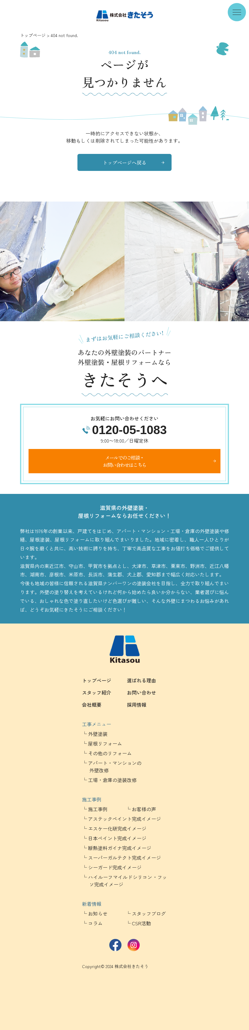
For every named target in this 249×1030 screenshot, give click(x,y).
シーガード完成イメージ (115, 867)
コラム (95, 923)
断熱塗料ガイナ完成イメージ (119, 848)
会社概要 (91, 704)
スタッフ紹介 (96, 692)
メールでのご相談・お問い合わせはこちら (124, 461)
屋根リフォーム (105, 743)
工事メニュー (96, 724)
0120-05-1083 (129, 430)
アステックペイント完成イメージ (124, 818)
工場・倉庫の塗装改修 (112, 780)
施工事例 (91, 799)
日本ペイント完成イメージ (117, 838)
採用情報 (136, 704)
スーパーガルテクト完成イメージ (124, 857)
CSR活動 (141, 923)
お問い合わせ (141, 692)
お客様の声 (144, 809)
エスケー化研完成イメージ (117, 828)
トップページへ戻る (124, 162)
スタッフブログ (149, 913)
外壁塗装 (97, 733)
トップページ (33, 35)
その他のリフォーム (110, 753)
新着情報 (91, 903)
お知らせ (97, 913)
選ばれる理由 (141, 680)
